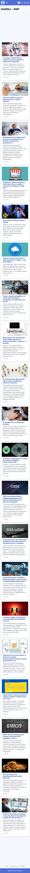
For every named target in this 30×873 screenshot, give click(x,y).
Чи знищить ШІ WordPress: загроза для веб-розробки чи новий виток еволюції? (13, 59)
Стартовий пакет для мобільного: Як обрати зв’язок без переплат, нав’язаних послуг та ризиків (15, 541)
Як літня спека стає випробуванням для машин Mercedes (12, 776)
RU (21, 2)
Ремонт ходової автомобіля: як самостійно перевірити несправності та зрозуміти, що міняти (14, 298)
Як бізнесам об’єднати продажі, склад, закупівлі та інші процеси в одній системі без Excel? (14, 815)
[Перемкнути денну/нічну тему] (24, 2)
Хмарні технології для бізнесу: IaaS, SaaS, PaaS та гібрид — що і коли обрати (14, 260)
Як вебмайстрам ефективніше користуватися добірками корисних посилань (14, 381)
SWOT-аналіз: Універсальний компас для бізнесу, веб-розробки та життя (13, 736)
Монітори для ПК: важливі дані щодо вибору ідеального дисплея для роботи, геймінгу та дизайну (14, 340)
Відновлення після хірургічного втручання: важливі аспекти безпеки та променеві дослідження (14, 140)
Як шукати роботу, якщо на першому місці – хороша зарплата (12, 99)
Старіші (23, 866)
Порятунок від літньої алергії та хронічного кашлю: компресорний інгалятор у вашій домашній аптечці (14, 658)
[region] (15, 850)
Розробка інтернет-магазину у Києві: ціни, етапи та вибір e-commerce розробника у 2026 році (14, 185)
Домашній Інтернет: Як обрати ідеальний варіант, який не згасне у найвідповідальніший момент (15, 579)
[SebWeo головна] (3, 3)
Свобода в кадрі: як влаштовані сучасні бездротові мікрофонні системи (14, 619)
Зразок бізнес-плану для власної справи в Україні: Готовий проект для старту (15, 696)
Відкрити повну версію (15, 870)
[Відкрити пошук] (28, 2)
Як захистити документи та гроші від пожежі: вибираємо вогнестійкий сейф (15, 460)
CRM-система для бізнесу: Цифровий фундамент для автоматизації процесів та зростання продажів (12, 499)
